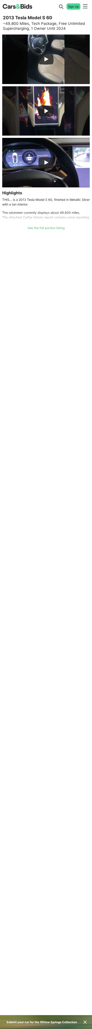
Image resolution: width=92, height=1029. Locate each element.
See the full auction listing (46, 228)
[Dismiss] (85, 1022)
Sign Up (73, 6)
